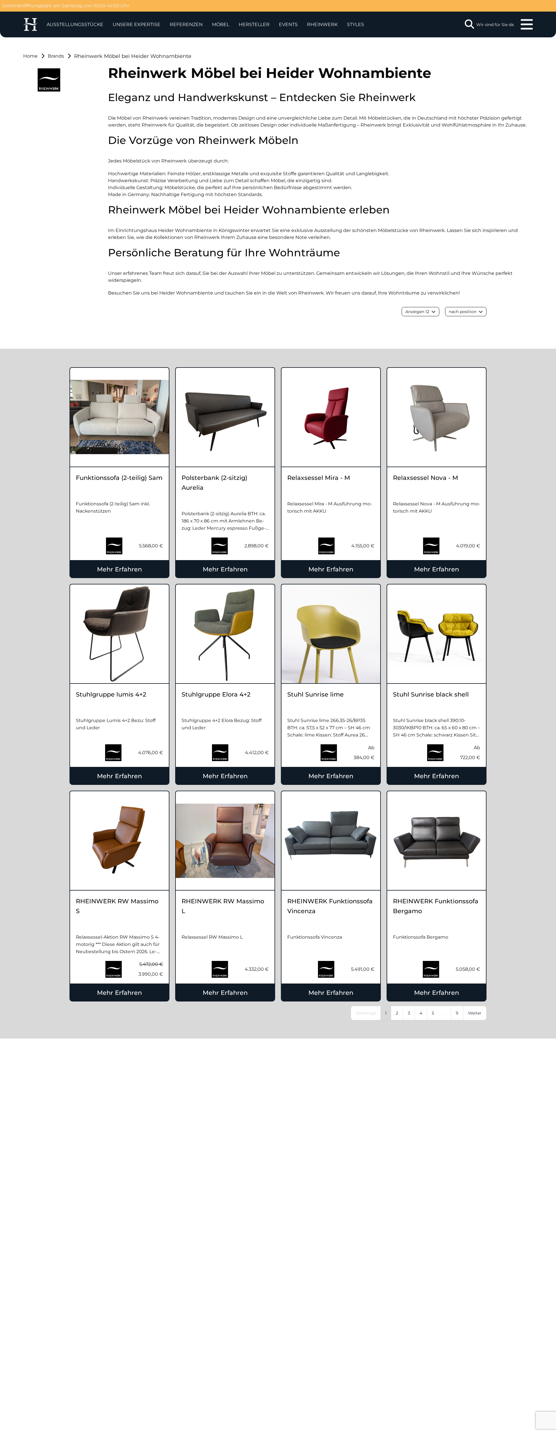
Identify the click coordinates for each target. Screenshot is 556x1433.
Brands (56, 56)
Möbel (220, 24)
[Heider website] (30, 24)
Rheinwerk (322, 24)
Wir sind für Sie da (495, 24)
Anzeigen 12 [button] (417, 311)
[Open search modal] (469, 24)
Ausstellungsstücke (75, 24)
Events (288, 24)
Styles (355, 24)
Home (30, 56)
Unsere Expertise (136, 24)
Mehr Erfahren (119, 569)
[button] (136, 24)
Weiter (475, 1013)
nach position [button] (462, 311)
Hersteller (254, 24)
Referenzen (186, 24)
